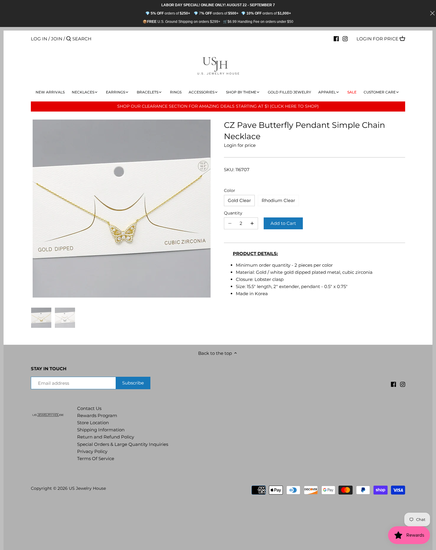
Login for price (377, 39)
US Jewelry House (87, 488)
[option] (41, 317)
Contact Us (89, 408)
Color (229, 190)
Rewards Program (97, 415)
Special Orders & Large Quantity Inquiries (122, 444)
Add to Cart (283, 223)
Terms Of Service (95, 458)
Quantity (233, 213)
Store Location (93, 422)
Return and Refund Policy (105, 437)
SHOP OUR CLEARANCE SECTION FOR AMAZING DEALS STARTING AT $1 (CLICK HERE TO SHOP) (218, 106)
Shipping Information (101, 430)
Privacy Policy (92, 451)
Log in (39, 39)
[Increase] (252, 223)
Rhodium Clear (278, 200)
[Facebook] (336, 38)
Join (56, 39)
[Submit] (68, 39)
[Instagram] (345, 38)
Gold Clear (239, 200)
